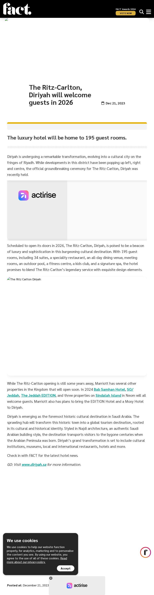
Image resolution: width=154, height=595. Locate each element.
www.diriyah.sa (34, 464)
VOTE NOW (126, 13)
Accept (66, 568)
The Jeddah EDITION (38, 395)
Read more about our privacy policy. (37, 560)
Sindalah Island (108, 395)
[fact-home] (17, 8)
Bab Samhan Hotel (109, 389)
